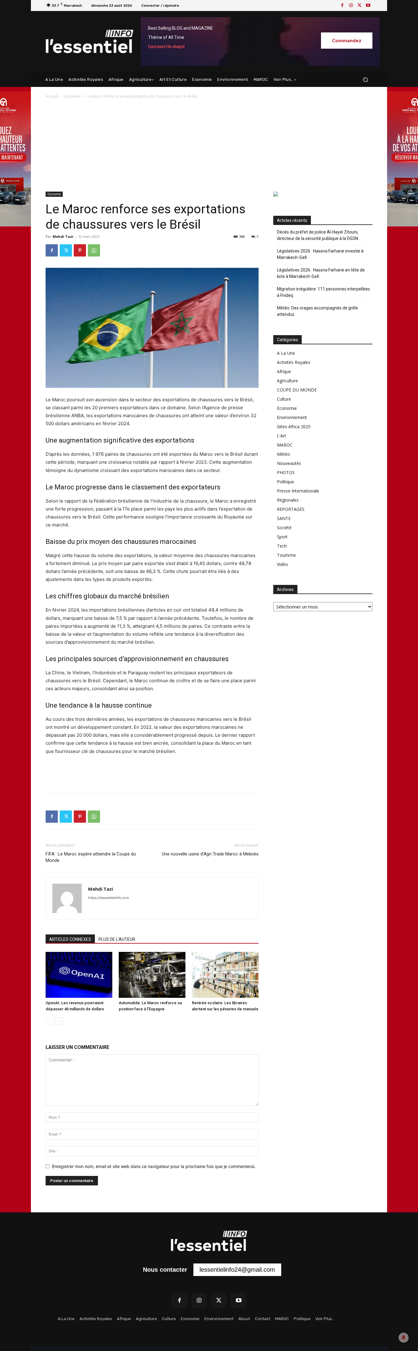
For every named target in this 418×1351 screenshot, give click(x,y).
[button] (365, 80)
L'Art (281, 436)
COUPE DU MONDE (297, 390)
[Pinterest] (80, 250)
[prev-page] (49, 1021)
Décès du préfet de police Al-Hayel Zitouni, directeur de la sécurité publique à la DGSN (317, 235)
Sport (282, 537)
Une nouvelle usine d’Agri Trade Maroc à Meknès (210, 854)
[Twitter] (359, 5)
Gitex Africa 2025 (294, 426)
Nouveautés (289, 463)
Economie (72, 96)
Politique (285, 482)
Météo (283, 454)
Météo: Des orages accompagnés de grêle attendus (317, 311)
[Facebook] (342, 5)
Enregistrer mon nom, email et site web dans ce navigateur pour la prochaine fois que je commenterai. (154, 1166)
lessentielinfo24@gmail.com (237, 1269)
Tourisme (286, 555)
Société (284, 527)
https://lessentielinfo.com (108, 898)
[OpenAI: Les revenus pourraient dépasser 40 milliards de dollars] (79, 975)
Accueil (52, 96)
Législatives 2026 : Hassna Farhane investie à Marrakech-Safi (320, 254)
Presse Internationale (298, 491)
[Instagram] (351, 5)
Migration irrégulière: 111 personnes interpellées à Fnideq (323, 292)
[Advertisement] (209, 146)
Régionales (288, 500)
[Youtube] (368, 5)
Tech (282, 546)
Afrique (284, 371)
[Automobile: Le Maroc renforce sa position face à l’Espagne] (152, 975)
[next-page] (59, 1021)
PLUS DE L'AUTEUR (117, 939)
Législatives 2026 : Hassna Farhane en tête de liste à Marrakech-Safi (321, 273)
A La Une (286, 353)
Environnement (292, 417)
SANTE (284, 518)
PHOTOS (286, 472)
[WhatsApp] (94, 250)
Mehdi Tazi (63, 236)
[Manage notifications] (404, 1337)
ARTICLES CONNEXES (70, 939)
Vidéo (282, 564)
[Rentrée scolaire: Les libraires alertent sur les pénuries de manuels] (225, 975)
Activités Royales (293, 362)
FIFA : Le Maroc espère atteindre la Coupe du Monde (91, 857)
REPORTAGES (290, 509)
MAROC (285, 445)
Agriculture (287, 381)
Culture (284, 399)
